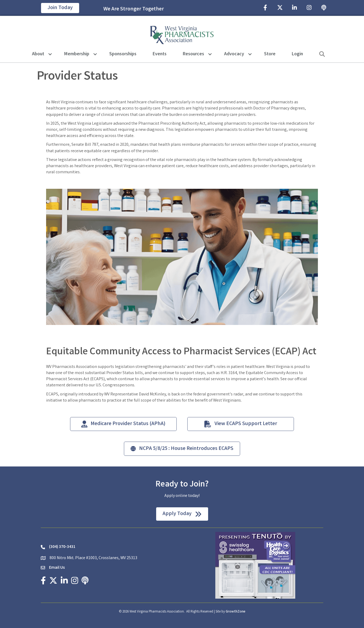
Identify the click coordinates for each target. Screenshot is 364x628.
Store (270, 54)
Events (160, 54)
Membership (76, 54)
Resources (193, 54)
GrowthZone (235, 611)
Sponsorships (122, 54)
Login (297, 54)
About (38, 54)
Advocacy (234, 54)
